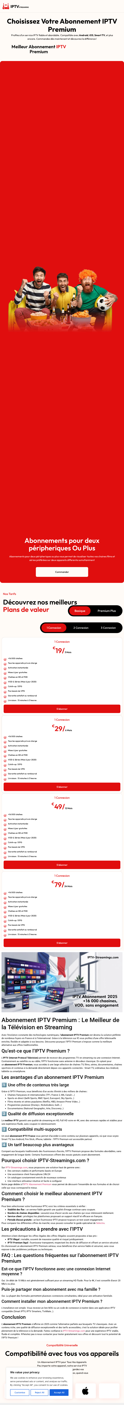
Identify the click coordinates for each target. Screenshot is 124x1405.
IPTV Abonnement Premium (37, 1184)
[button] (76, 6)
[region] (39, 1383)
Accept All (59, 1392)
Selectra (100, 1223)
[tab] (80, 610)
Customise (20, 1392)
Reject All (39, 1392)
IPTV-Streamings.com (16, 1167)
